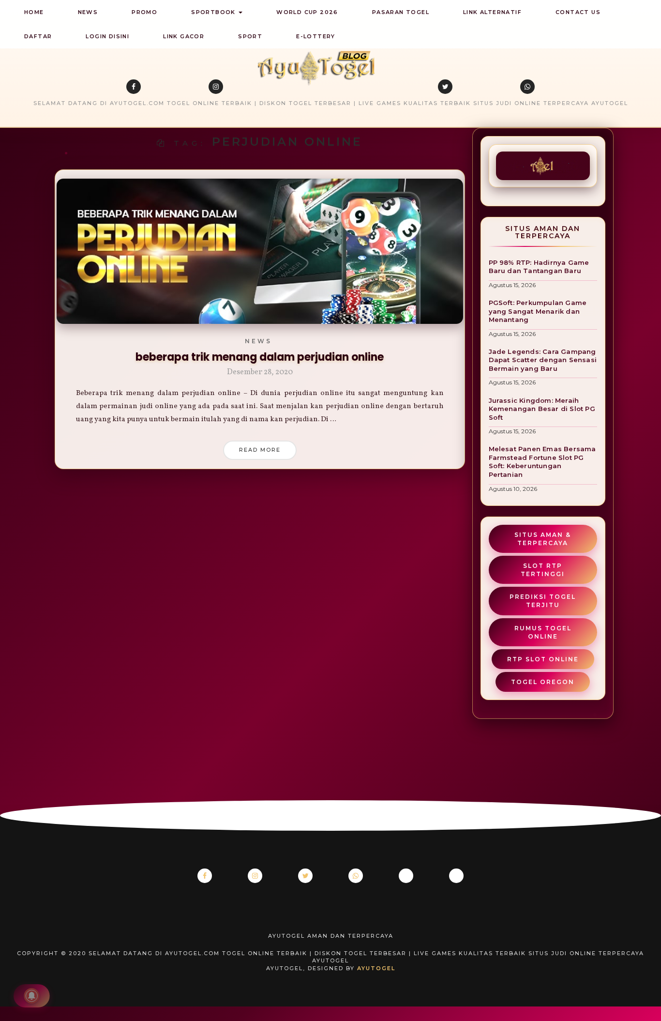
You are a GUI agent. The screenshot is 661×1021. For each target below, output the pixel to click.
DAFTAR (38, 36)
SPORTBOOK (214, 12)
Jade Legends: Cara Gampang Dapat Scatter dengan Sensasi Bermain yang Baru (543, 360)
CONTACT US (578, 12)
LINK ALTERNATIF (492, 12)
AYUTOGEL (376, 968)
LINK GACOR (183, 36)
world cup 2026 (307, 12)
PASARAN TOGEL (400, 12)
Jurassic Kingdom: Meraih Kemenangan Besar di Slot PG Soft (542, 408)
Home (34, 12)
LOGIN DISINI (107, 36)
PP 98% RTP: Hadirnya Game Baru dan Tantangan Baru (539, 267)
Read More (260, 449)
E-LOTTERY (315, 36)
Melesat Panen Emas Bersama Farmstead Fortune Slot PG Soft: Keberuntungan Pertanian (542, 461)
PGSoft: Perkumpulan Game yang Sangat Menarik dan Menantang (538, 311)
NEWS (88, 12)
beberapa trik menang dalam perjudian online (259, 357)
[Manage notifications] (32, 995)
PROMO (144, 12)
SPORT (250, 36)
